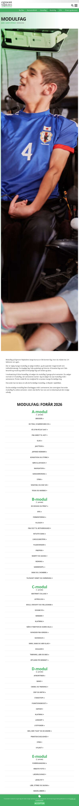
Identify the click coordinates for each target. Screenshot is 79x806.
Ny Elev (21, 10)
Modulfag (53, 10)
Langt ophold (11, 23)
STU (60, 10)
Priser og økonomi (71, 10)
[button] (72, 5)
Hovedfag (43, 10)
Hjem (2, 23)
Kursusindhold (32, 10)
